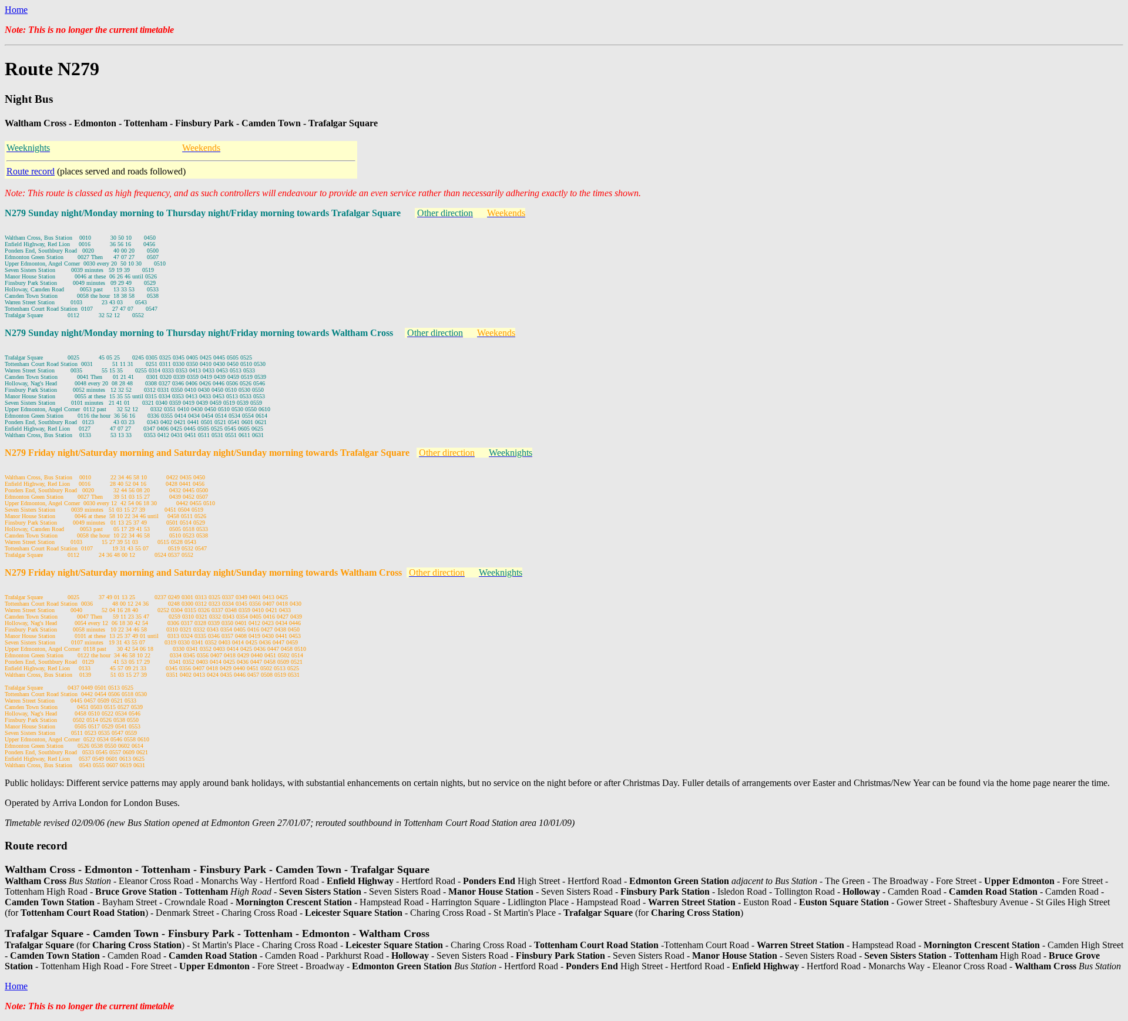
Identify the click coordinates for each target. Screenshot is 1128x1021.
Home (16, 10)
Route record (30, 171)
